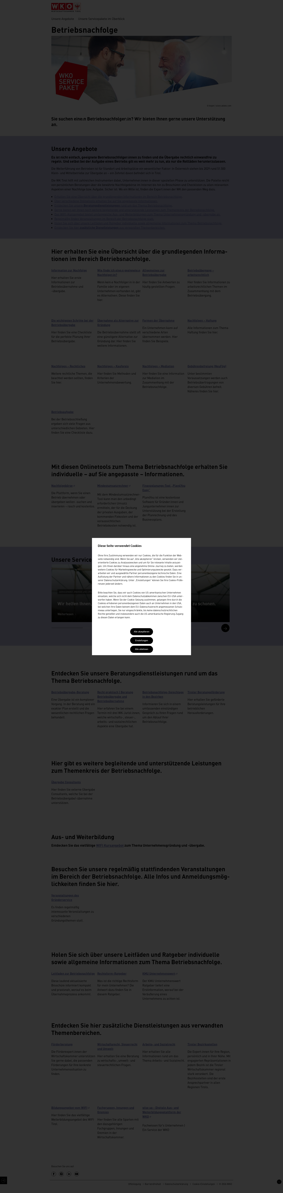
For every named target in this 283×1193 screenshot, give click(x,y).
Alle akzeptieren (141, 632)
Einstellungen (141, 640)
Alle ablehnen (141, 649)
